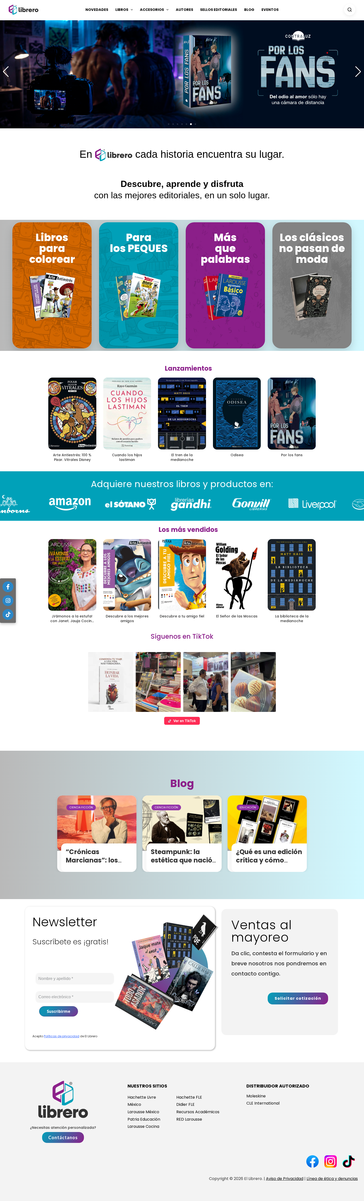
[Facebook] (7, 586)
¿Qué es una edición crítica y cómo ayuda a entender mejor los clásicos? (269, 864)
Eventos (270, 9)
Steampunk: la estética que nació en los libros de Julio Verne (184, 864)
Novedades (96, 9)
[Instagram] (7, 600)
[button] (130, 9)
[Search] (349, 9)
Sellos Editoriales (218, 9)
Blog (249, 9)
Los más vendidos (188, 529)
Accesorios (152, 9)
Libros (121, 9)
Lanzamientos (188, 368)
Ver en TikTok (184, 721)
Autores (184, 9)
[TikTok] (7, 614)
